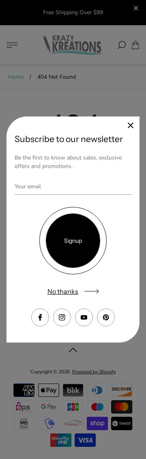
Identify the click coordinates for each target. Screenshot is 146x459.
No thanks (62, 291)
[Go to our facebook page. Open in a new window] (40, 317)
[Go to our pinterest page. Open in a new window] (106, 317)
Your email (28, 186)
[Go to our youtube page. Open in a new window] (84, 317)
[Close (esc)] (131, 125)
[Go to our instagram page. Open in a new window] (62, 317)
